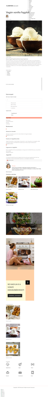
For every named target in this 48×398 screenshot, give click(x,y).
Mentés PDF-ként (10, 160)
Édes (7, 163)
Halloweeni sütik (21, 189)
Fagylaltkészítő (14, 113)
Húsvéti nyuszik (8, 189)
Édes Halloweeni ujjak (34, 189)
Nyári (9, 163)
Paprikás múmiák (9, 357)
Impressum (33, 387)
